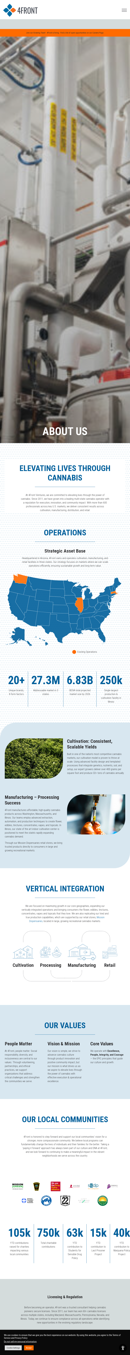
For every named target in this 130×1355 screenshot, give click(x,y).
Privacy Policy (21, 1338)
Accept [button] (29, 1348)
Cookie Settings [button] (13, 1348)
